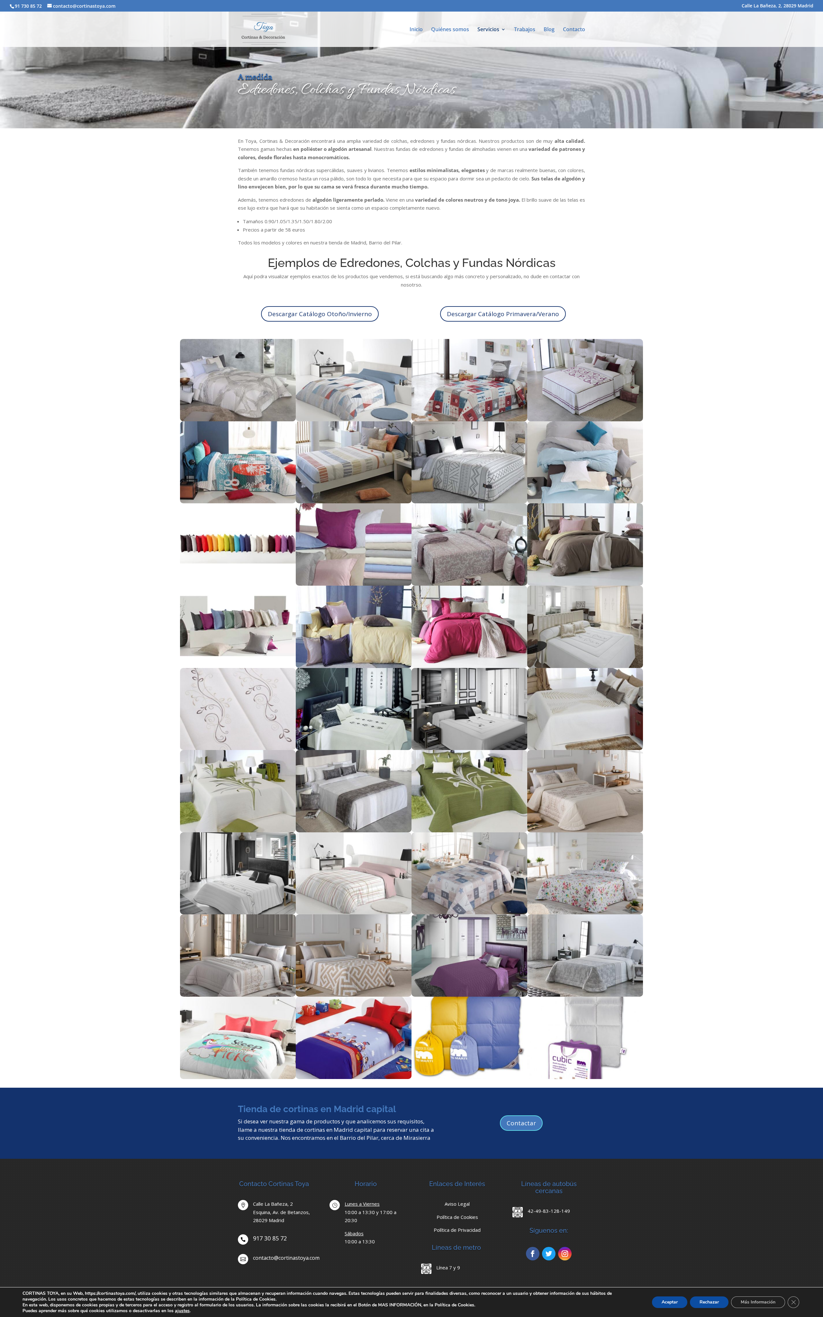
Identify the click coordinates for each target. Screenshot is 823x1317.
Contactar (521, 1123)
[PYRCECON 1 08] (354, 830)
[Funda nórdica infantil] (238, 1077)
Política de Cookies (457, 1217)
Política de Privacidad (457, 1230)
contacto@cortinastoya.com (286, 1257)
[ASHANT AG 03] (354, 501)
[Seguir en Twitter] (549, 1253)
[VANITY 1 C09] (585, 419)
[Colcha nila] (585, 912)
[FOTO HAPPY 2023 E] (585, 501)
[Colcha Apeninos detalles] (238, 748)
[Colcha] (585, 748)
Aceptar (670, 1302)
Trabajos (524, 30)
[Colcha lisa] (585, 830)
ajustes (182, 1311)
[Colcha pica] (354, 995)
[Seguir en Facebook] (532, 1253)
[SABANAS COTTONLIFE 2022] (354, 584)
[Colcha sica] (585, 995)
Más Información (758, 1302)
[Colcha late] (238, 995)
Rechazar (709, 1302)
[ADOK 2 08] (469, 501)
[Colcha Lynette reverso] (469, 830)
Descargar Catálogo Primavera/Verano (503, 314)
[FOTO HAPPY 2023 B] (469, 666)
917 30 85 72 (270, 1238)
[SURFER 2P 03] (238, 501)
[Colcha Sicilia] (469, 748)
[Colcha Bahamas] (469, 995)
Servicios (488, 30)
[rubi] (469, 419)
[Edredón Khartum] (238, 912)
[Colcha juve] (469, 912)
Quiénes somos (450, 30)
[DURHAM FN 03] (354, 419)
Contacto (574, 30)
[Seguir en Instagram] (565, 1253)
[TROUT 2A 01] (238, 419)
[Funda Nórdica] (469, 1077)
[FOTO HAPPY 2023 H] (585, 584)
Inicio (416, 30)
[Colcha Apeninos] (585, 666)
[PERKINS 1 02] (469, 584)
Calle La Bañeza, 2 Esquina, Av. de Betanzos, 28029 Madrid (281, 1212)
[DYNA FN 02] (354, 912)
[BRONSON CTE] (238, 584)
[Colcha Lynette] (238, 830)
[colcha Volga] (354, 748)
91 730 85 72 (28, 6)
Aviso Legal (457, 1204)
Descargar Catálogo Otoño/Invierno (320, 314)
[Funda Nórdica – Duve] (585, 1077)
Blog (549, 30)
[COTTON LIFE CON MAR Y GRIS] (238, 666)
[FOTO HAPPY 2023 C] (354, 666)
